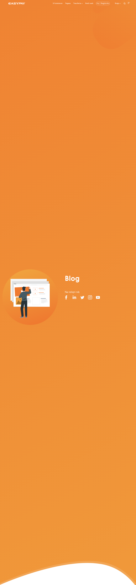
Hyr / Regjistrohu (103, 3)
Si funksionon (58, 3)
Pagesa (67, 3)
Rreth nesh (89, 3)
